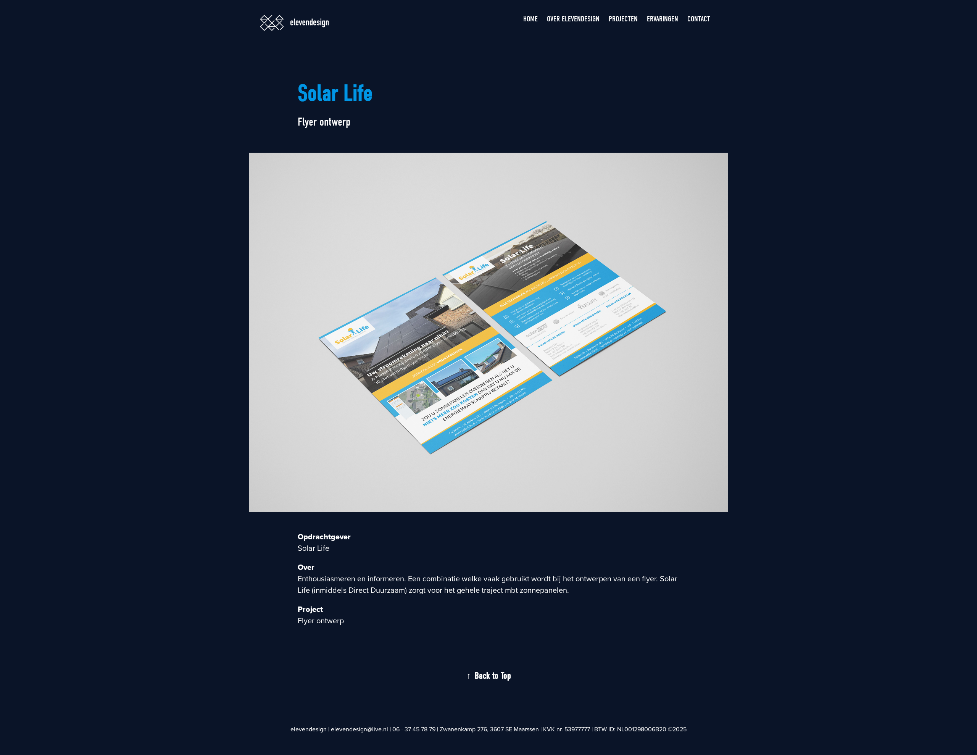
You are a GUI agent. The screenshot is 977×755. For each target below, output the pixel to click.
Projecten (623, 19)
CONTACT (698, 19)
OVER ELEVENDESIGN (573, 19)
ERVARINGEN (662, 19)
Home (530, 19)
